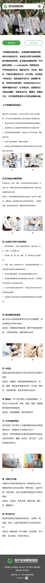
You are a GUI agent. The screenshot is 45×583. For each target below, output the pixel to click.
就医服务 (15, 567)
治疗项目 (30, 567)
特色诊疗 (22, 567)
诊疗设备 (33, 43)
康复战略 (37, 567)
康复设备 (11, 43)
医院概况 (8, 567)
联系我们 (26, 570)
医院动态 (19, 570)
